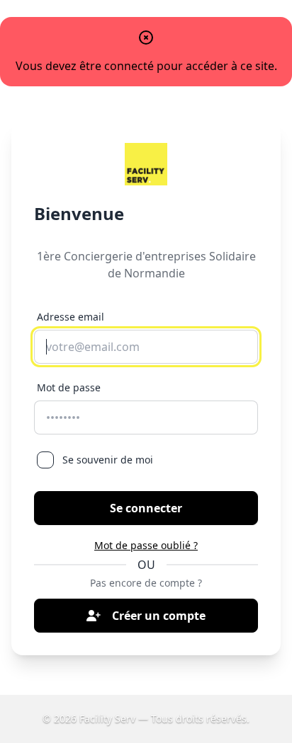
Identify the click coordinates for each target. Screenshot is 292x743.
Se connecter (146, 508)
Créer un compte (159, 615)
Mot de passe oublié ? (146, 545)
